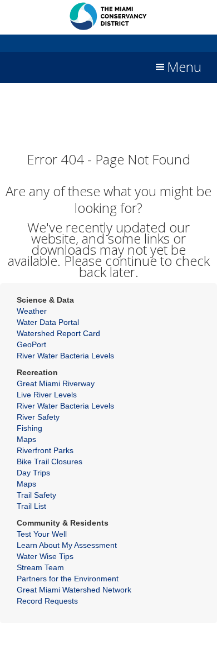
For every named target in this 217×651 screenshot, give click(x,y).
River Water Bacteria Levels (65, 355)
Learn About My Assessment (67, 545)
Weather (32, 311)
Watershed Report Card (58, 333)
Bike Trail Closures (49, 461)
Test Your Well (42, 533)
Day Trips (33, 472)
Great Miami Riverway (56, 383)
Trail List (31, 506)
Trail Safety (36, 494)
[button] (177, 67)
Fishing (29, 428)
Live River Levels (47, 394)
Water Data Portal (48, 322)
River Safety (38, 416)
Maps (26, 439)
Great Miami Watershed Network (74, 589)
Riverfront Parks (45, 450)
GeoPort (31, 344)
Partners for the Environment (68, 578)
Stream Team (40, 567)
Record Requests (47, 600)
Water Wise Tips (45, 556)
